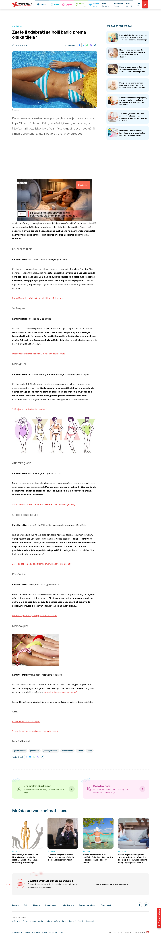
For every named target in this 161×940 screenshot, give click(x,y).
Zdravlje (44, 5)
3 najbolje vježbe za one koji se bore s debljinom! (35, 731)
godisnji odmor (20, 751)
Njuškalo (57, 921)
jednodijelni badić (50, 751)
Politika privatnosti (56, 932)
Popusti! (72, 921)
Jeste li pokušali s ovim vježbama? (60, 692)
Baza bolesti (106, 905)
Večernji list (16, 921)
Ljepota (69, 5)
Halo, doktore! (68, 905)
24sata (65, 921)
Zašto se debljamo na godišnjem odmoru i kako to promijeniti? (42, 563)
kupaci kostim (67, 751)
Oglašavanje (17, 932)
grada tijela (34, 751)
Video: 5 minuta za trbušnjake (26, 721)
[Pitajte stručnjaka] (159, 918)
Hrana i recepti (51, 905)
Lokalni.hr (48, 921)
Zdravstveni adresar (87, 905)
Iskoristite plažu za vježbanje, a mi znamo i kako (34, 615)
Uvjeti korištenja (40, 932)
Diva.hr (40, 921)
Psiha (56, 5)
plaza (90, 751)
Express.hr (90, 921)
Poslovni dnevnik (29, 921)
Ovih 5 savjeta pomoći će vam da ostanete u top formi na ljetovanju (44, 504)
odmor (80, 751)
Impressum (28, 932)
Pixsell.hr (81, 921)
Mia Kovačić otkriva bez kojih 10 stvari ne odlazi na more (38, 353)
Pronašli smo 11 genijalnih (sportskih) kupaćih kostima (37, 298)
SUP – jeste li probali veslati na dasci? (29, 409)
